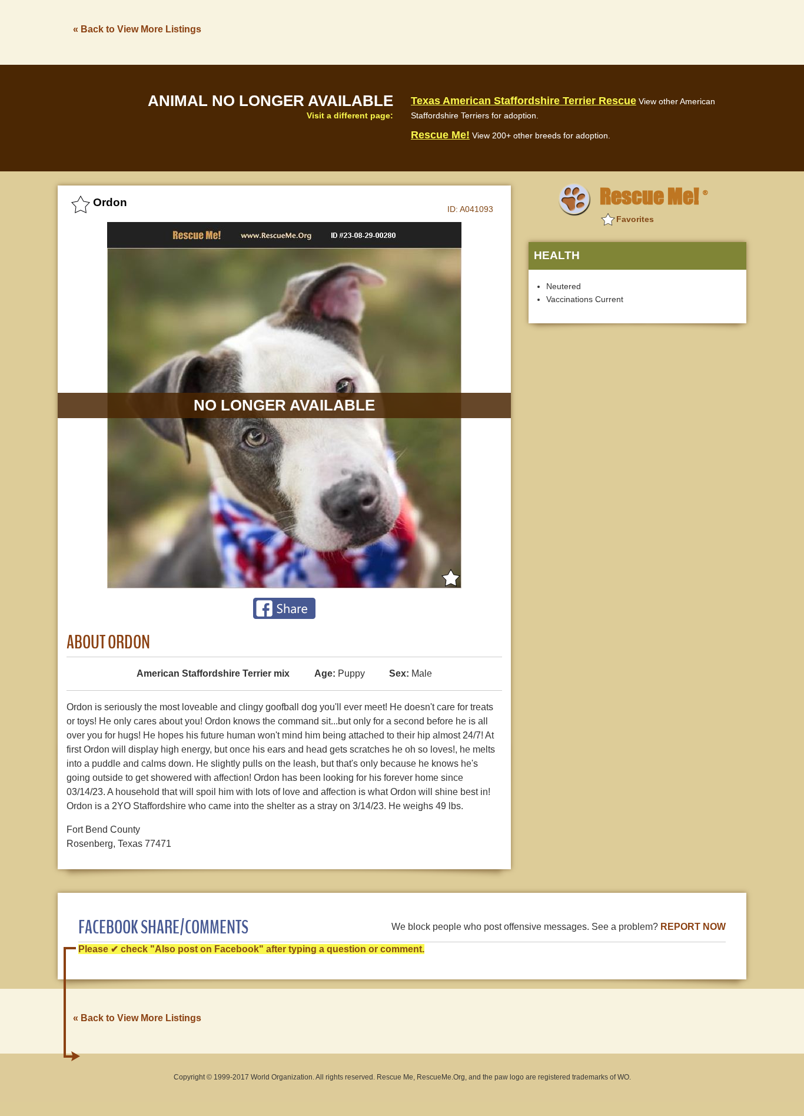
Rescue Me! (440, 135)
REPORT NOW (693, 927)
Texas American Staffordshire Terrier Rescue (523, 101)
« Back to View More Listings (137, 29)
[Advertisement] (532, 31)
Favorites (635, 219)
